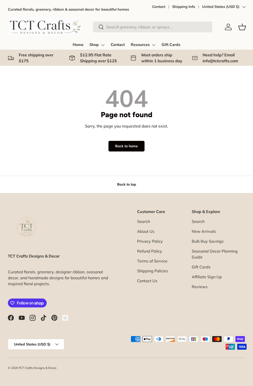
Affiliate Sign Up (207, 276)
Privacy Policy (150, 241)
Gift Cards (171, 44)
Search (143, 221)
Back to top (126, 184)
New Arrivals (204, 231)
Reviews (200, 286)
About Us (145, 231)
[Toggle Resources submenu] (154, 45)
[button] (242, 26)
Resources (140, 44)
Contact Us (147, 280)
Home (78, 44)
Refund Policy (149, 251)
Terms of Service (152, 260)
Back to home (126, 146)
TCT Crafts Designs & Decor (37, 368)
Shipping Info (183, 6)
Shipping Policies (152, 270)
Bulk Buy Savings (208, 241)
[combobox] (152, 26)
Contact (158, 6)
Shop (94, 44)
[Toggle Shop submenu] (103, 45)
